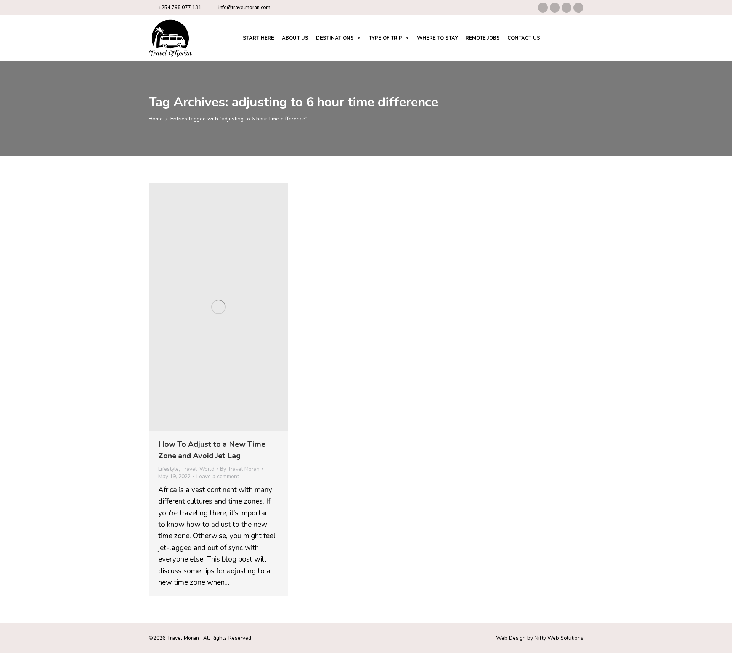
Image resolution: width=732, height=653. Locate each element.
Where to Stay (437, 38)
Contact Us (523, 38)
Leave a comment (217, 476)
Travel (189, 469)
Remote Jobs (483, 38)
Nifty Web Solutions (559, 638)
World (206, 469)
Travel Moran (183, 638)
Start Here (258, 38)
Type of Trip (385, 38)
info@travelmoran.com (244, 7)
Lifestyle (168, 469)
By (240, 469)
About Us (295, 38)
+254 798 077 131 (179, 7)
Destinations (335, 38)
